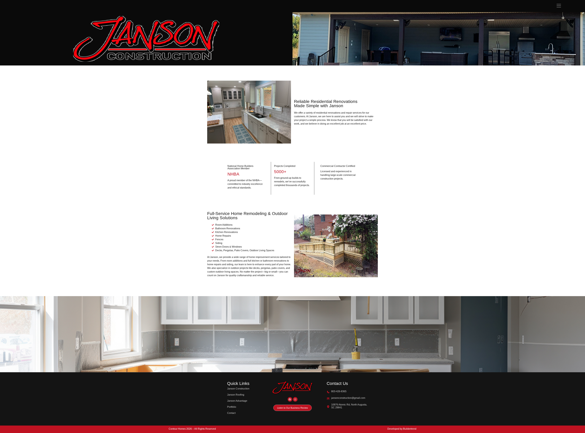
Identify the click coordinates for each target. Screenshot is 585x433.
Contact (231, 413)
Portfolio (231, 407)
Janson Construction (238, 388)
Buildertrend (409, 429)
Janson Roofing (235, 394)
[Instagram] (295, 399)
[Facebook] (290, 399)
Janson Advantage (237, 401)
